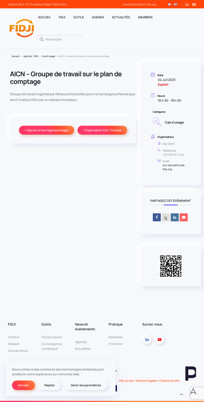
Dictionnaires (51, 337)
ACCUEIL (44, 17)
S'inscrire (116, 344)
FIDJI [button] (62, 17)
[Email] (184, 217)
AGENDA (98, 17)
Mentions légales (146, 380)
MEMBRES (145, 17)
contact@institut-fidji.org (139, 4)
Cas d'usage (48, 56)
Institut (13, 337)
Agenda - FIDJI (31, 56)
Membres (116, 337)
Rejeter (49, 385)
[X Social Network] (166, 217)
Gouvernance (18, 350)
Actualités (121, 17)
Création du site (169, 380)
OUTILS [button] (78, 17)
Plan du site (126, 380)
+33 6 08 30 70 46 (173, 154)
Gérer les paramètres (86, 385)
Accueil (16, 56)
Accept (23, 385)
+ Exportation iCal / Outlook (102, 130)
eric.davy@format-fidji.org (174, 167)
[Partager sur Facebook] (157, 217)
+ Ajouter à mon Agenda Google (47, 130)
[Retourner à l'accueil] (22, 28)
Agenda (81, 342)
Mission (14, 344)
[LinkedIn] (175, 217)
